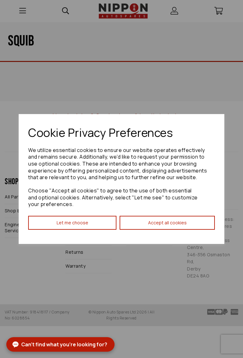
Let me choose (72, 223)
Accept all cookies (167, 223)
